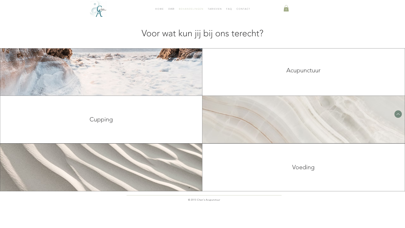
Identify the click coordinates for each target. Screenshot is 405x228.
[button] (286, 8)
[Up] (398, 114)
